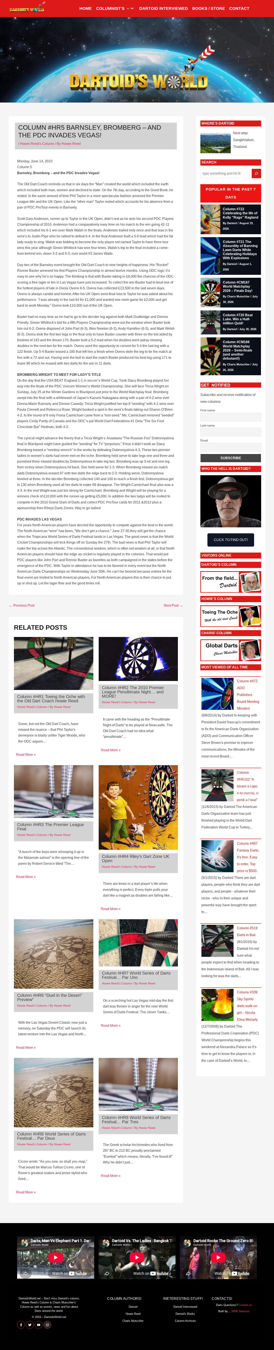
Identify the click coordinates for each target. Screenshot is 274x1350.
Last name (207, 425)
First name (207, 410)
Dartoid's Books (185, 1313)
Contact (239, 8)
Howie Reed (133, 1313)
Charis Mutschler (132, 1320)
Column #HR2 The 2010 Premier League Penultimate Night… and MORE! (133, 692)
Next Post (173, 605)
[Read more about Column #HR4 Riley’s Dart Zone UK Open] (138, 807)
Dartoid (133, 1306)
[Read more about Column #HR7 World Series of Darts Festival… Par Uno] (138, 942)
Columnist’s (110, 8)
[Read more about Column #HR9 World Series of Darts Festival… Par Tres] (138, 1084)
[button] (127, 8)
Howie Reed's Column (37, 144)
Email (204, 440)
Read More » (26, 754)
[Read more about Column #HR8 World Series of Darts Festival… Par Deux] (53, 1092)
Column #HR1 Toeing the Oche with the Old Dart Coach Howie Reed (51, 698)
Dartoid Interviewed (163, 8)
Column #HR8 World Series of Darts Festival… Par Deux (51, 1136)
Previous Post (21, 605)
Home (85, 8)
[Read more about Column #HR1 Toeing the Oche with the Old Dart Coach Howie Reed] (53, 663)
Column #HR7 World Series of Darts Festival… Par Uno (136, 975)
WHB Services (240, 1311)
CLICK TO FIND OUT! (231, 540)
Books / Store (208, 8)
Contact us (245, 1305)
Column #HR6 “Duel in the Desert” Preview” (49, 997)
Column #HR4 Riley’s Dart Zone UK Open (135, 858)
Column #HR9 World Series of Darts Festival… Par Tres (136, 1119)
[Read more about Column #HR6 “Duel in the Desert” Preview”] (53, 953)
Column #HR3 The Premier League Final (50, 826)
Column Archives (185, 1320)
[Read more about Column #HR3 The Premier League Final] (53, 791)
